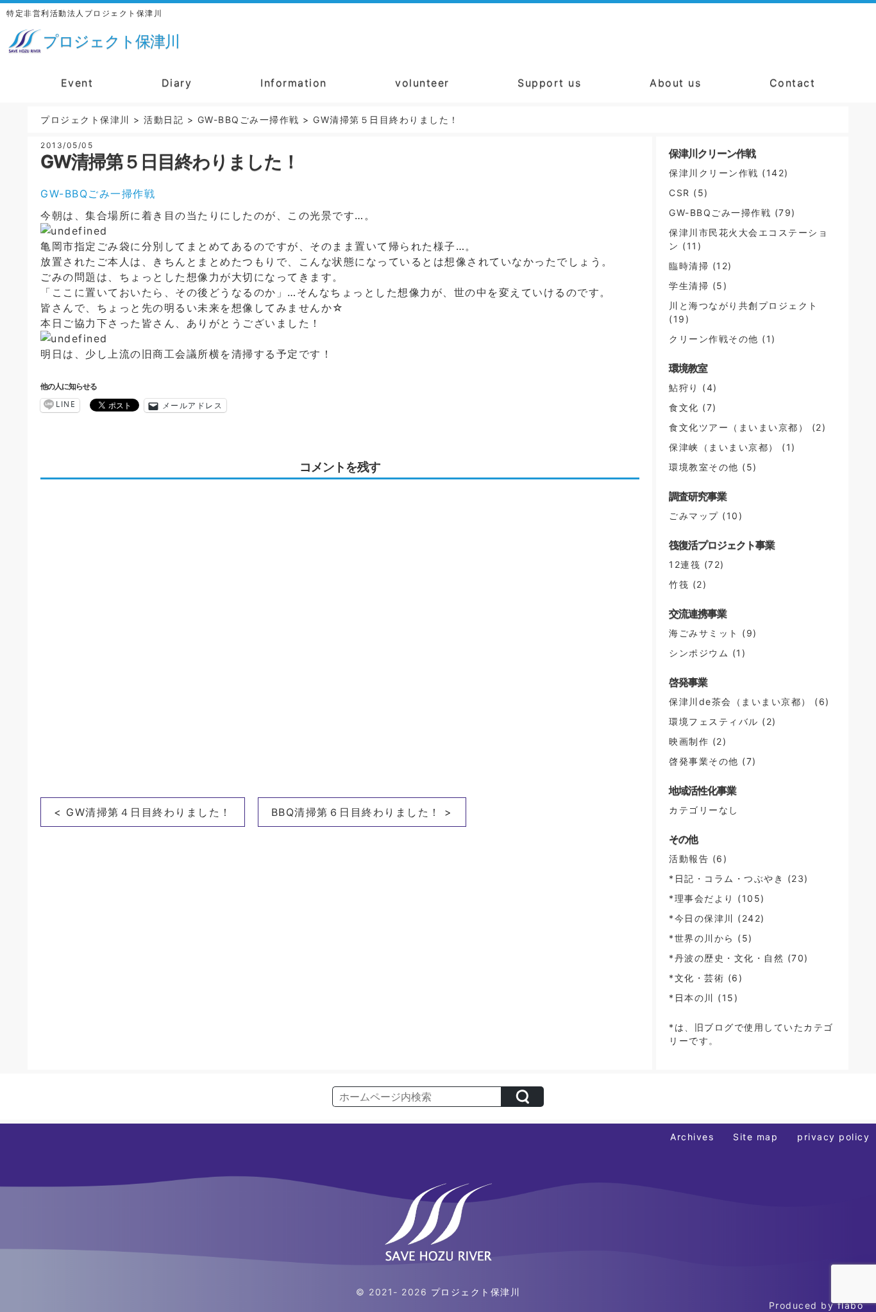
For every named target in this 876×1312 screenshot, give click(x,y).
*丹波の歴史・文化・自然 (726, 957)
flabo (851, 1305)
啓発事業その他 (704, 761)
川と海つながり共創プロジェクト (743, 305)
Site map (755, 1136)
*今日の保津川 (701, 918)
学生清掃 (689, 285)
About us (675, 82)
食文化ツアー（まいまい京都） (738, 427)
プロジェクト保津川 (476, 1291)
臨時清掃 (689, 265)
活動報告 (689, 858)
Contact (793, 82)
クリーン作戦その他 (714, 338)
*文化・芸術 (696, 977)
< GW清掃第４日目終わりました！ (143, 812)
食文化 (684, 407)
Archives (692, 1136)
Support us (549, 82)
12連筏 (684, 564)
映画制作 (689, 741)
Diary (177, 82)
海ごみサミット (704, 632)
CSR (679, 192)
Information (293, 82)
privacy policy (833, 1136)
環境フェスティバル (714, 721)
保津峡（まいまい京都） (724, 447)
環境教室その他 (704, 466)
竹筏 (679, 584)
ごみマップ (694, 515)
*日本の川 (691, 997)
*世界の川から (701, 938)
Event (77, 82)
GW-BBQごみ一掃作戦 (97, 193)
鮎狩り (684, 387)
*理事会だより (701, 898)
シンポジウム (699, 652)
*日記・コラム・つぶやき (726, 878)
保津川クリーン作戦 (714, 172)
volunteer (422, 82)
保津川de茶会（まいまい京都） (740, 701)
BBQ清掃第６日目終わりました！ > (362, 812)
